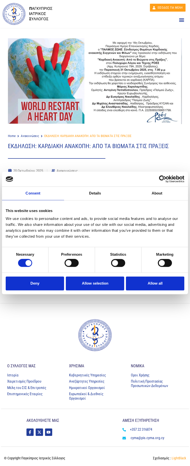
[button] (181, 20)
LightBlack (178, 458)
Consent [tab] (32, 193)
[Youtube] (48, 432)
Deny (34, 283)
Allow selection (95, 283)
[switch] (72, 263)
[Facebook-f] (30, 432)
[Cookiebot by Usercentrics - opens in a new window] (162, 179)
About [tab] (157, 193)
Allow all (155, 283)
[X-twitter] (39, 432)
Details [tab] (95, 193)
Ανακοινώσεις (30, 136)
